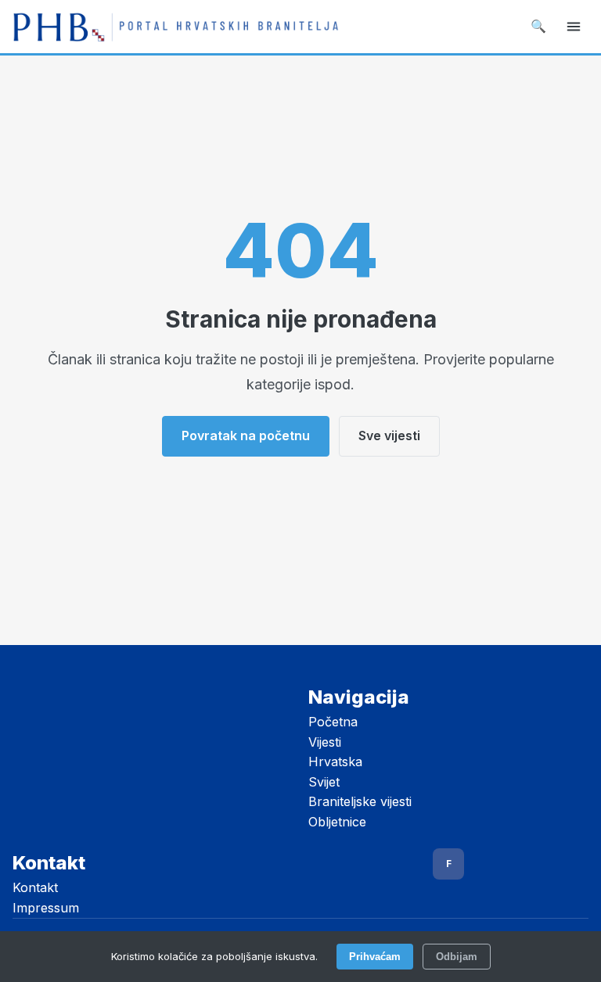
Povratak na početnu (246, 435)
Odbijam (456, 956)
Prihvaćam (375, 956)
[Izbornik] (573, 26)
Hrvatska (335, 761)
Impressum (46, 908)
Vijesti (324, 742)
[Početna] (176, 26)
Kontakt (35, 887)
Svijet (324, 782)
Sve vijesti (389, 435)
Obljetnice (337, 822)
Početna (333, 721)
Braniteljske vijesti (360, 801)
